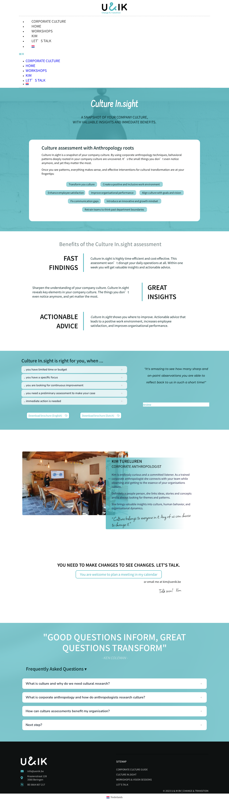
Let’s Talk (41, 40)
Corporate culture (49, 21)
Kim (29, 75)
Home (30, 65)
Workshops (36, 70)
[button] (114, 54)
